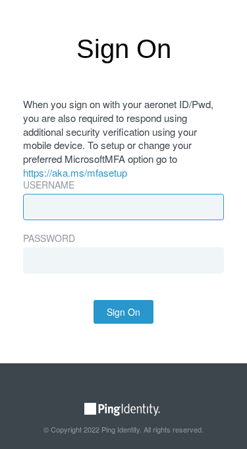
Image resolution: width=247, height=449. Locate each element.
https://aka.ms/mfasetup (75, 172)
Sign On (123, 311)
